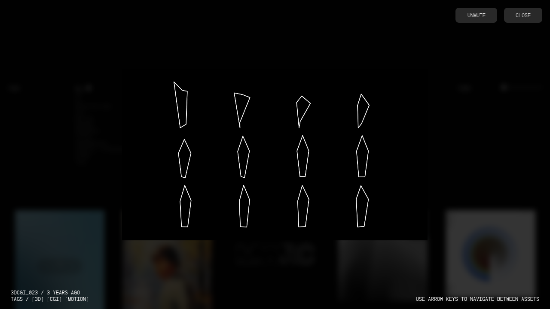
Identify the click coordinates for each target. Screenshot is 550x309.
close (523, 15)
